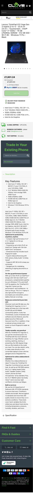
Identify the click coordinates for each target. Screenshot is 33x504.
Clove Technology (8, 478)
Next (31, 18)
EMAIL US (25, 447)
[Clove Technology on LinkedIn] (10, 452)
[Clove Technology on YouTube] (5, 452)
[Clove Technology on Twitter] (3, 452)
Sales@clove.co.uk (16, 131)
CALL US (10, 447)
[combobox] (14, 12)
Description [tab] (10, 174)
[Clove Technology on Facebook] (12, 452)
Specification (11, 415)
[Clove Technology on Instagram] (7, 452)
